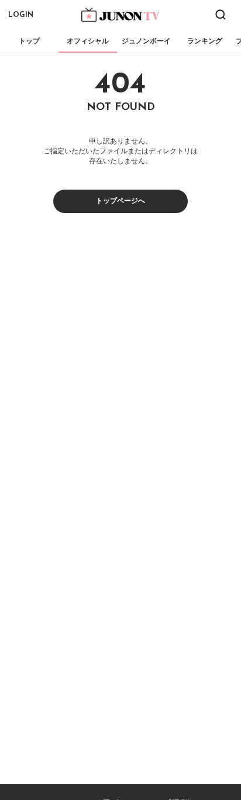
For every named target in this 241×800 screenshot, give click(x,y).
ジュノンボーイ (146, 41)
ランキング (204, 41)
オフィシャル (88, 41)
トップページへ (120, 201)
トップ (29, 41)
